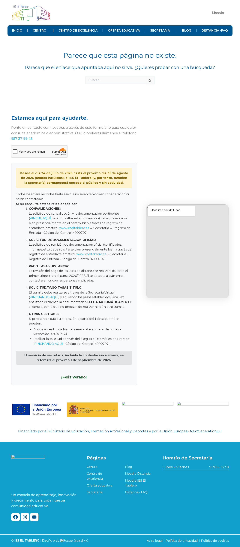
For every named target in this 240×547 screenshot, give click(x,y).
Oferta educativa (124, 30)
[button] (219, 12)
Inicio (17, 30)
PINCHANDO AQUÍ (44, 297)
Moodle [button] (218, 12)
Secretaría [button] (160, 30)
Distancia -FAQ (215, 30)
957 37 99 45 (21, 139)
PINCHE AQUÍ (40, 218)
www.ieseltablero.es (74, 228)
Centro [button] (39, 30)
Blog (186, 30)
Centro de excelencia (78, 30)
